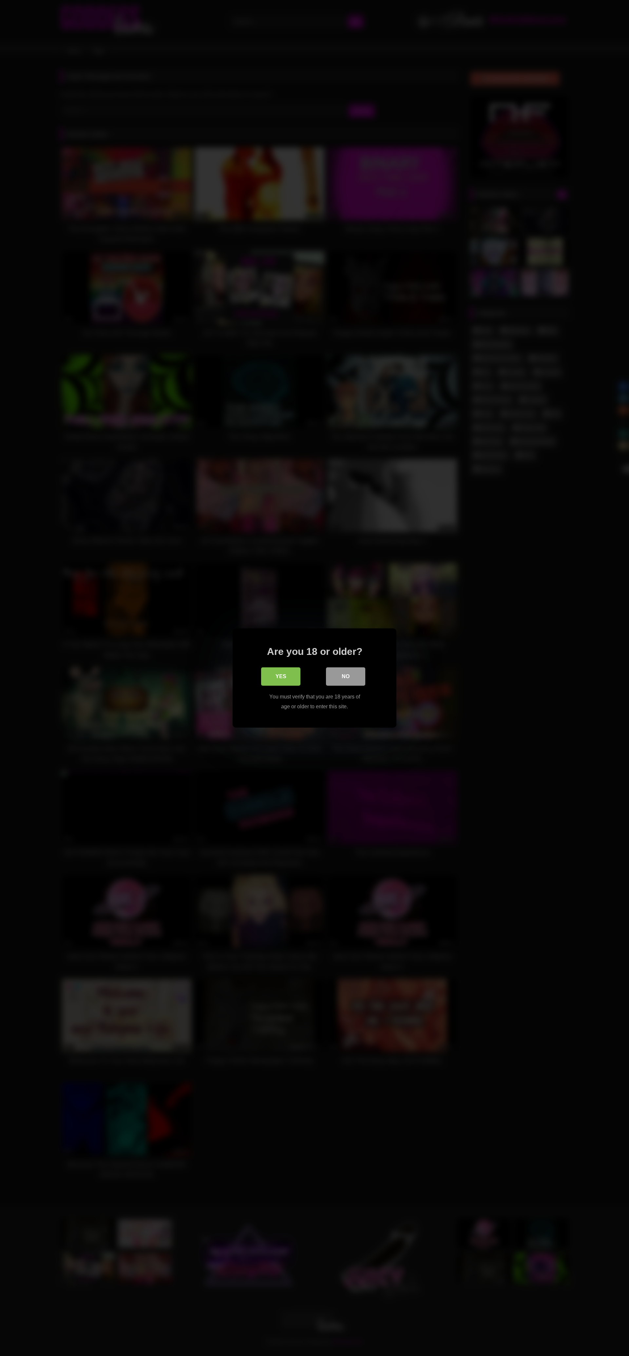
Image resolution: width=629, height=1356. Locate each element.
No (346, 676)
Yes (281, 676)
